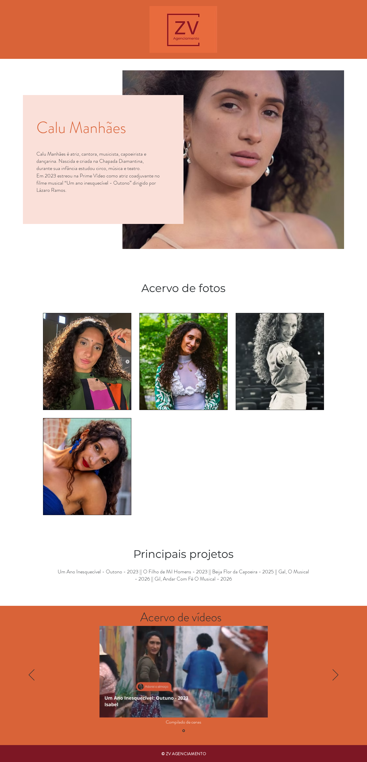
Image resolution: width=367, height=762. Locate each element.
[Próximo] (335, 675)
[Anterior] (31, 675)
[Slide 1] (183, 731)
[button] (260, 711)
